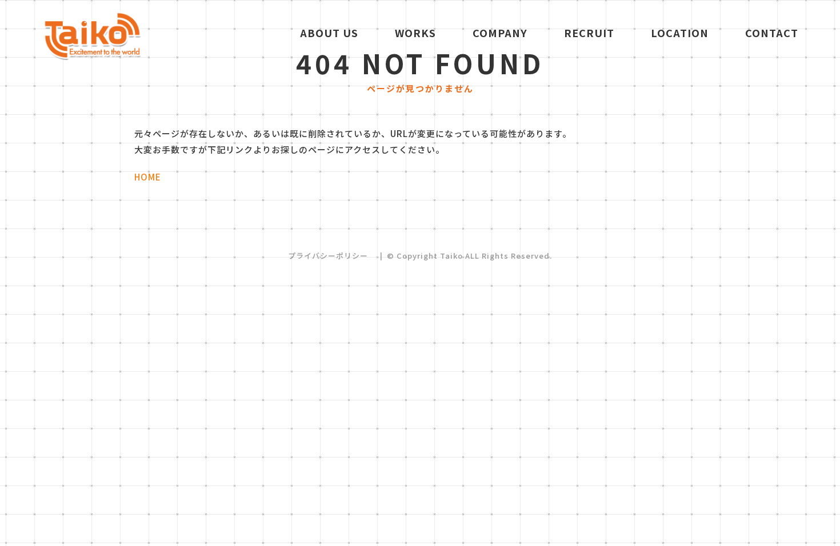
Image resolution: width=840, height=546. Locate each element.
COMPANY (500, 32)
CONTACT (771, 32)
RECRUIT (589, 32)
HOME (147, 177)
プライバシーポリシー (328, 255)
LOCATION (680, 32)
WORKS (415, 32)
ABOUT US (329, 32)
